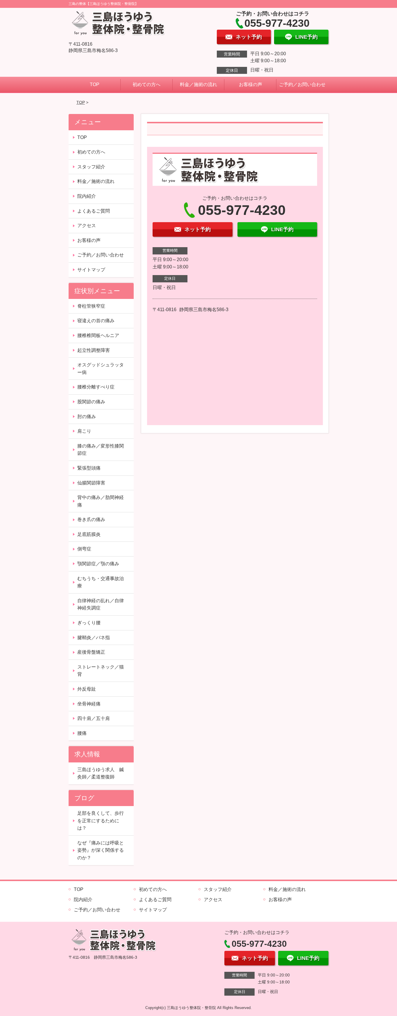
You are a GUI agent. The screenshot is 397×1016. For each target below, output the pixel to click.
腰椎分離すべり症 (96, 386)
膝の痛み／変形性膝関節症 (100, 449)
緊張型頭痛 (89, 468)
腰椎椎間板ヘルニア (98, 335)
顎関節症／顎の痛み (98, 563)
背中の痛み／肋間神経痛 (100, 501)
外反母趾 (86, 689)
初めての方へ (146, 84)
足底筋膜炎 (89, 534)
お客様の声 (250, 84)
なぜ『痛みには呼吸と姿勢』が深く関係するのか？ (100, 850)
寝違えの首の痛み (96, 320)
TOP (94, 84)
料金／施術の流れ (198, 84)
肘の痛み (86, 416)
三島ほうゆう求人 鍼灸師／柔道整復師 (100, 773)
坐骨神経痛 (89, 703)
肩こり (84, 431)
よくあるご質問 (93, 210)
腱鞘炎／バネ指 (93, 637)
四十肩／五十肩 (93, 718)
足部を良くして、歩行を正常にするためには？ (100, 820)
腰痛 (82, 733)
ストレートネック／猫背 (100, 670)
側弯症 (84, 548)
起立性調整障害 (93, 350)
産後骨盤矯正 (91, 652)
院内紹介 (86, 196)
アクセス (86, 225)
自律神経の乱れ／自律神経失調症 (100, 604)
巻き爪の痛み (91, 519)
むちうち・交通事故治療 (100, 582)
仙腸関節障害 (91, 482)
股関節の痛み (91, 401)
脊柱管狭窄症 (91, 306)
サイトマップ (91, 269)
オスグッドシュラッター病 (100, 368)
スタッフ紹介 (91, 166)
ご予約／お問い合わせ (302, 84)
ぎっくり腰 (89, 622)
